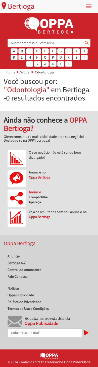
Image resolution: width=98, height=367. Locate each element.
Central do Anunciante (24, 269)
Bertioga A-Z (17, 263)
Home (10, 72)
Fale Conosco (18, 276)
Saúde (24, 72)
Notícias (13, 288)
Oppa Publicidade (21, 295)
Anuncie (14, 256)
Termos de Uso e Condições (28, 308)
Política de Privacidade (24, 302)
